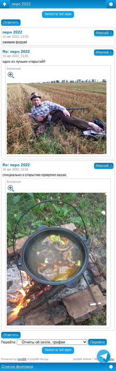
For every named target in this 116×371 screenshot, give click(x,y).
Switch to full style (58, 14)
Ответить (10, 22)
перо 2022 (21, 4)
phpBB (21, 359)
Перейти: (8, 342)
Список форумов (17, 366)
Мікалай (104, 33)
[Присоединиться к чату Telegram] (103, 357)
